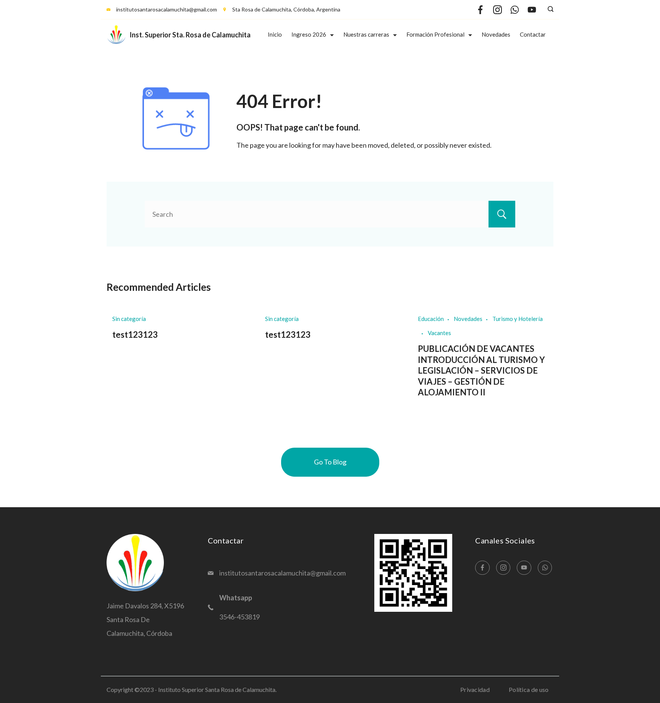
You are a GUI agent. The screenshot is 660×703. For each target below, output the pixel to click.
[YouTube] (531, 9)
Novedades (496, 34)
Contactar (533, 34)
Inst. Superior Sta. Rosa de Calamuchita (190, 35)
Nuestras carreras (366, 34)
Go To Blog (330, 462)
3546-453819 (239, 617)
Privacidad (475, 689)
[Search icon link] (548, 9)
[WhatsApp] (514, 9)
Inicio (275, 34)
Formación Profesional (435, 34)
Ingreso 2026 (308, 34)
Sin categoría (129, 318)
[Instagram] (497, 9)
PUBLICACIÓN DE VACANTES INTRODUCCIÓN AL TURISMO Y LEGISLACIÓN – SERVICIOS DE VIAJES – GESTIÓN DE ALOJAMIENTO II (481, 370)
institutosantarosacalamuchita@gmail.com (166, 9)
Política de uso (529, 689)
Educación (431, 318)
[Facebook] (480, 9)
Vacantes (439, 332)
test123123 (135, 334)
